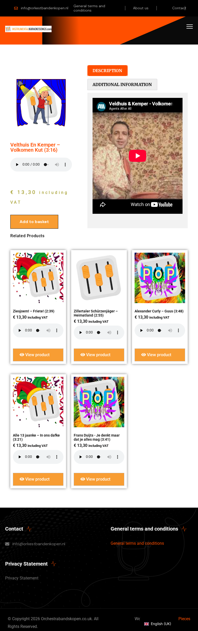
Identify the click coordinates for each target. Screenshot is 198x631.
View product (37, 354)
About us (140, 8)
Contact (179, 8)
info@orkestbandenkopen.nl (44, 8)
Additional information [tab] (122, 84)
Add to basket (34, 221)
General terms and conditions (89, 8)
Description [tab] (107, 70)
